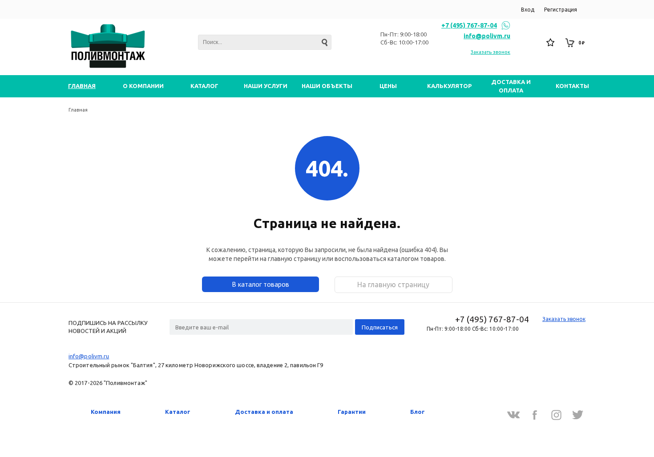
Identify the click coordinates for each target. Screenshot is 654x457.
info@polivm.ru (487, 36)
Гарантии (352, 412)
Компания (106, 412)
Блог (417, 412)
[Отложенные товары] (550, 42)
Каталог (177, 412)
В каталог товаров (260, 284)
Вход (527, 9)
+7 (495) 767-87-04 (469, 25)
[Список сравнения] (531, 42)
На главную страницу (393, 285)
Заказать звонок (490, 52)
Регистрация (560, 9)
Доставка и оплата (264, 412)
